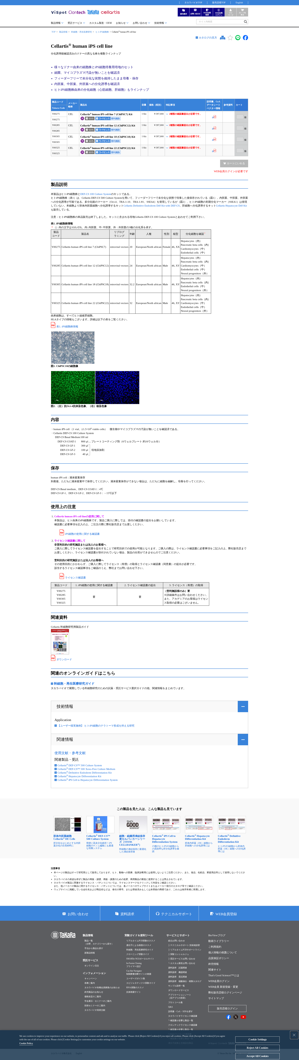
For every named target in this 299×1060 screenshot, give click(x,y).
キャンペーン (90, 978)
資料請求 (127, 914)
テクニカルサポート (176, 914)
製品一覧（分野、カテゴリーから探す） (99, 942)
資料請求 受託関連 (177, 977)
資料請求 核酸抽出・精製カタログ (184, 981)
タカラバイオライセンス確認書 (182, 1016)
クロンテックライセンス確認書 (182, 1025)
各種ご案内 (89, 983)
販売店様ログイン (227, 1008)
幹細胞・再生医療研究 (81, 32)
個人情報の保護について (222, 952)
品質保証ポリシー (218, 958)
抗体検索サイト (133, 992)
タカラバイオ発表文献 (94, 1010)
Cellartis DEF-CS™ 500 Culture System (80, 765)
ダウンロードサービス (178, 990)
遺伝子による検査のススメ (138, 945)
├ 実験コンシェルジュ (178, 954)
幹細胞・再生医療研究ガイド (139, 950)
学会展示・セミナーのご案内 (97, 1001)
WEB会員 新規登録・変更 (223, 986)
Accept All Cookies (257, 1056)
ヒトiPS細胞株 (102, 32)
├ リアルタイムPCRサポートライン (184, 950)
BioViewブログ (216, 935)
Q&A (170, 1007)
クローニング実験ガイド (137, 954)
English (239, 2)
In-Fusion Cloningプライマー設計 (134, 965)
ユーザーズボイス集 (135, 978)
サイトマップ (216, 998)
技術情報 (159, 23)
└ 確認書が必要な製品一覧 (180, 1020)
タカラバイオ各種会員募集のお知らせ (102, 987)
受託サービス (75, 23)
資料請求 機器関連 (177, 972)
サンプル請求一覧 (176, 986)
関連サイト (214, 969)
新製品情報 (89, 953)
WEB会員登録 (226, 914)
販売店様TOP (218, 2)
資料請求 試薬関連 (177, 968)
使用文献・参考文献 (70, 753)
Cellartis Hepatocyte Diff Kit (231, 205)
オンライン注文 (91, 965)
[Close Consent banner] (294, 1035)
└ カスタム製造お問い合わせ (181, 963)
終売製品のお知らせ (93, 992)
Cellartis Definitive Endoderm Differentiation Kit (85, 772)
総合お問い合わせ (176, 940)
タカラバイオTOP (193, 2)
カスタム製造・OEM (100, 23)
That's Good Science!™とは (223, 975)
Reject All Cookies (257, 1047)
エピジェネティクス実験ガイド (140, 983)
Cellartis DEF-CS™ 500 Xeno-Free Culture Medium (86, 769)
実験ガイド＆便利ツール (139, 935)
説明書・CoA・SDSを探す (180, 1011)
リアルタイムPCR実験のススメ (140, 940)
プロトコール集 (175, 1002)
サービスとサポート (178, 935)
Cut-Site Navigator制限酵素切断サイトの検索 (138, 972)
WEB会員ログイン (219, 981)
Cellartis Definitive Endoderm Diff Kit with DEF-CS (152, 205)
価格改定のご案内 (92, 996)
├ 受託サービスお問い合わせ (181, 959)
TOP (54, 32)
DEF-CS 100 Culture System (95, 194)
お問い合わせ (140, 23)
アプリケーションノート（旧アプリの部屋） (179, 996)
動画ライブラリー (218, 941)
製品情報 (56, 23)
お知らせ (121, 23)
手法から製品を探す (93, 948)
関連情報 (65, 739)
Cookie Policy (26, 1043)
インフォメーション (94, 973)
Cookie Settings (257, 1039)
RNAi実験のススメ (135, 987)
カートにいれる (236, 163)
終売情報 (213, 964)
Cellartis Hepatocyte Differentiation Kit (79, 776)
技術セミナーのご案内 (94, 1005)
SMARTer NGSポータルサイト (140, 959)
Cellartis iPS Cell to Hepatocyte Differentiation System (88, 780)
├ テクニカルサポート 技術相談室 (184, 945)
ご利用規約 (214, 946)
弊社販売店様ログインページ (225, 992)
